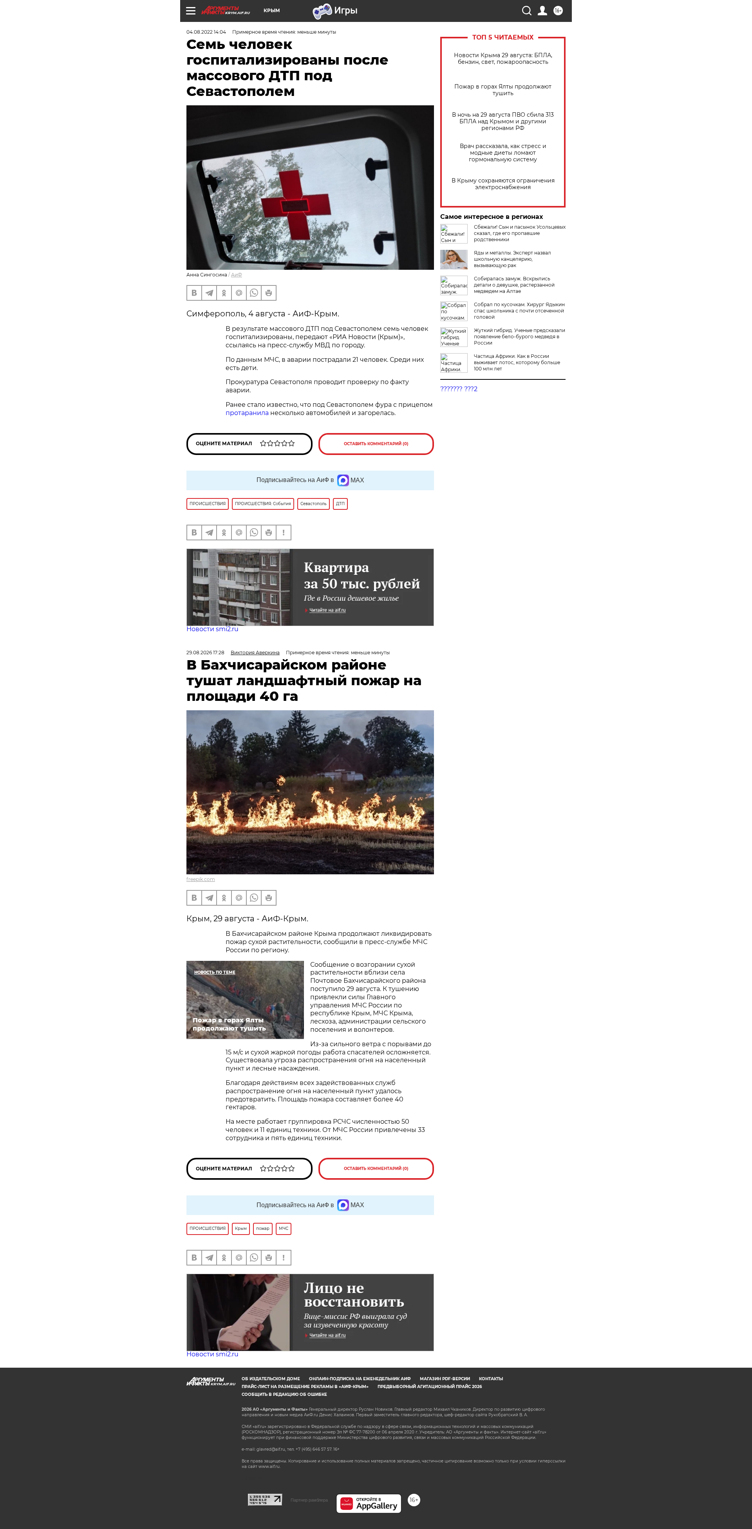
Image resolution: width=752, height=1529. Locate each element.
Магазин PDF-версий (445, 1378)
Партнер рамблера (309, 1500)
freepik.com (200, 879)
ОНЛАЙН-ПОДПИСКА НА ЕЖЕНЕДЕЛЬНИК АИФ (360, 1378)
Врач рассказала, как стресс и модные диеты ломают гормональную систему (503, 153)
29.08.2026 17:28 (205, 652)
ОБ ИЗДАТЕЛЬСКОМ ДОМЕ (271, 1378)
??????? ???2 (458, 389)
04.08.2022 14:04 (206, 32)
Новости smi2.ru (212, 629)
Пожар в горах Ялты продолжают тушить (502, 90)
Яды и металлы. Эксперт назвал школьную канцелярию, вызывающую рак (512, 259)
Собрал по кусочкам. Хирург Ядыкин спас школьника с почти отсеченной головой (519, 310)
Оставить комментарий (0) (376, 443)
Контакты (491, 1378)
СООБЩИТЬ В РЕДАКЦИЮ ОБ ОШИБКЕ (284, 1394)
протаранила (247, 413)
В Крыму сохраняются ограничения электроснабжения (503, 184)
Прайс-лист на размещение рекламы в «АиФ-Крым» (305, 1386)
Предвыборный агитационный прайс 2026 (430, 1386)
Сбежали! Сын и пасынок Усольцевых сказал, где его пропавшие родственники (520, 233)
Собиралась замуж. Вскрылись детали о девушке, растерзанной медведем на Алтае (514, 285)
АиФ (236, 275)
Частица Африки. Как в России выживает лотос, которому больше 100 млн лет (517, 362)
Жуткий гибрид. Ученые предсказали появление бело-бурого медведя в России (519, 336)
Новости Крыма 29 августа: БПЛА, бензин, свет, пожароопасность (503, 58)
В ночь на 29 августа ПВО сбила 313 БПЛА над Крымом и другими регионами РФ (503, 122)
